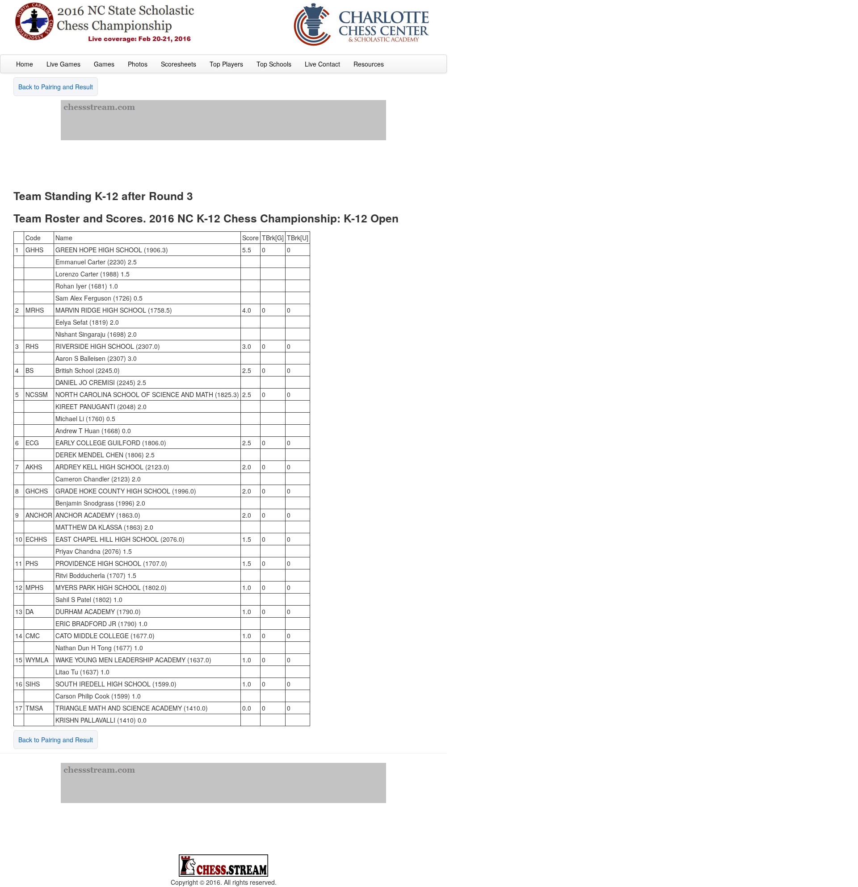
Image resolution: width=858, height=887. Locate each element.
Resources (368, 63)
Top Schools (274, 63)
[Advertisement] (223, 160)
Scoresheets (178, 63)
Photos (137, 63)
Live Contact (322, 63)
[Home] (105, 21)
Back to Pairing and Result (55, 86)
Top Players (226, 63)
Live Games (63, 63)
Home (24, 63)
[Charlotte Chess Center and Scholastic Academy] (361, 23)
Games (104, 63)
